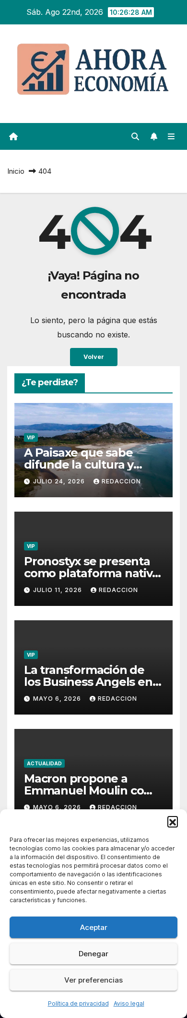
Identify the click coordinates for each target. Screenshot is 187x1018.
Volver (93, 356)
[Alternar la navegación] (171, 136)
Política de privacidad (78, 1003)
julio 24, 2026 (60, 481)
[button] (172, 821)
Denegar (93, 953)
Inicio (15, 171)
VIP (31, 437)
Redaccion (121, 481)
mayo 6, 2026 (58, 698)
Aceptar (93, 927)
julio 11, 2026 (58, 589)
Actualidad (44, 763)
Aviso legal (129, 1003)
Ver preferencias (93, 979)
